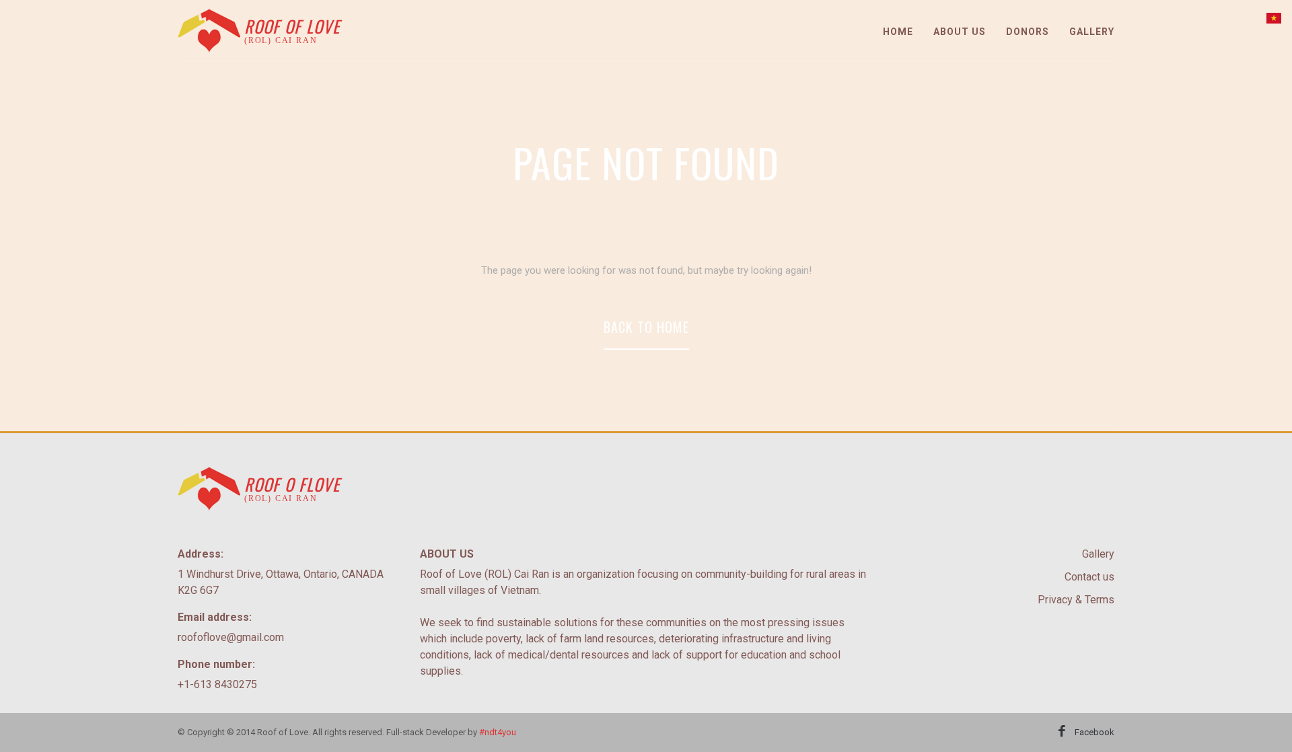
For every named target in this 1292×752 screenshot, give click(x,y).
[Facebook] (1062, 732)
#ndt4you (497, 732)
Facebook (1094, 732)
